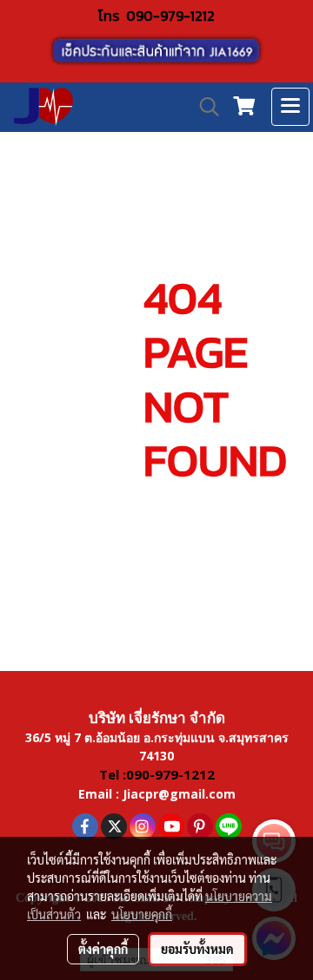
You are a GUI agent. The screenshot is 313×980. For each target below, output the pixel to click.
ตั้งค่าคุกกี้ (103, 949)
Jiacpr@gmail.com (179, 794)
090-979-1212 (170, 15)
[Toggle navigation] (290, 107)
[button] (203, 106)
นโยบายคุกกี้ (141, 914)
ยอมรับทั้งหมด (197, 949)
